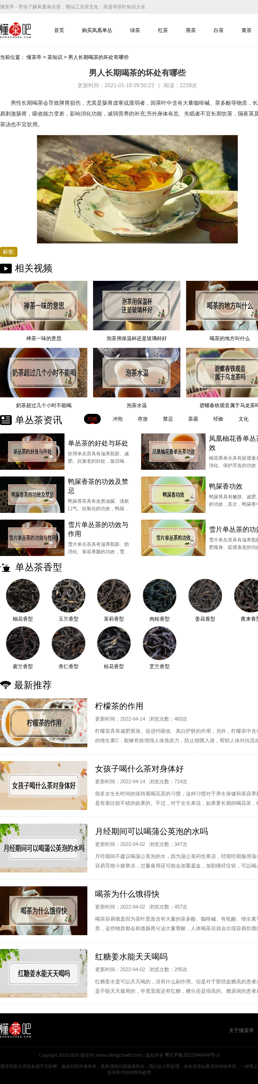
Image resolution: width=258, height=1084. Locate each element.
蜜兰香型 (23, 666)
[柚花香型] (23, 596)
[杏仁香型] (68, 643)
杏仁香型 (68, 666)
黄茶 (247, 30)
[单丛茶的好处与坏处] (32, 451)
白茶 (219, 30)
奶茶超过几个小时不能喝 (44, 405)
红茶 (163, 30)
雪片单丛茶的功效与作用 (98, 529)
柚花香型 (23, 619)
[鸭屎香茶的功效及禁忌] (32, 495)
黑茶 (191, 30)
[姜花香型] (205, 596)
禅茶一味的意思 (43, 338)
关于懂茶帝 (241, 1030)
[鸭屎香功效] (173, 495)
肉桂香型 (159, 619)
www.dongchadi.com (119, 1055)
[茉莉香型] (114, 596)
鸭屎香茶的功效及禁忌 (98, 486)
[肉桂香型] (159, 596)
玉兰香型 (68, 619)
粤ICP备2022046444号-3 (192, 1055)
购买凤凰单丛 (97, 30)
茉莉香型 (114, 619)
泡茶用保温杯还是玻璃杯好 (136, 338)
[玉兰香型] (68, 596)
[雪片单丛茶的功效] (173, 538)
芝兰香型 (159, 666)
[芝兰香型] (159, 643)
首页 (59, 30)
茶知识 (54, 57)
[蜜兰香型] (23, 643)
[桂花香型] (114, 643)
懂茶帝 (34, 57)
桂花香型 (114, 666)
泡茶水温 (137, 405)
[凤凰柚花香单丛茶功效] (173, 451)
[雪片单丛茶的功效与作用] (32, 538)
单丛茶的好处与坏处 (98, 443)
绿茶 (135, 30)
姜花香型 (205, 619)
